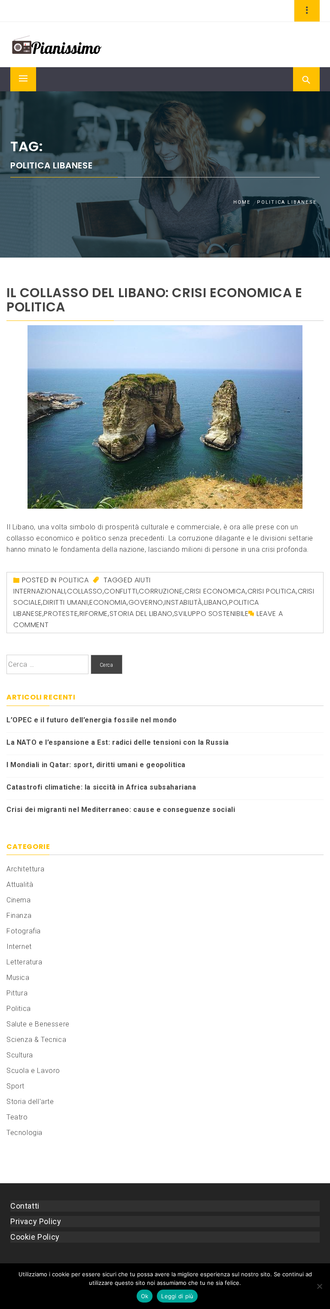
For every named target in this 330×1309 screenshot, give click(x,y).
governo (145, 602)
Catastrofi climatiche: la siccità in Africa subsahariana (101, 787)
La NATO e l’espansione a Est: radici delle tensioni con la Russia (117, 742)
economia (108, 602)
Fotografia (23, 931)
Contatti (25, 1205)
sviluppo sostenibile (211, 614)
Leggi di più (177, 1296)
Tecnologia (24, 1133)
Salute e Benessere (38, 1024)
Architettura (25, 869)
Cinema (18, 900)
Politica (74, 580)
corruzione (161, 591)
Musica (18, 977)
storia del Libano (141, 614)
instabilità (183, 602)
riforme (93, 614)
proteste (61, 614)
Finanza (18, 915)
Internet (19, 946)
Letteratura (24, 962)
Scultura (19, 1055)
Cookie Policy (35, 1236)
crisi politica (272, 591)
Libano (216, 602)
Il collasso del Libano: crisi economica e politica (154, 299)
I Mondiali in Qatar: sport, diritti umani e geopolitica (96, 765)
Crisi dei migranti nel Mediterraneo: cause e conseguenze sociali (120, 809)
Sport (15, 1086)
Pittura (17, 993)
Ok (145, 1296)
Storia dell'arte (30, 1102)
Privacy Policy (35, 1221)
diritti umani (65, 602)
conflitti (120, 591)
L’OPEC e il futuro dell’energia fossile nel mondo (91, 720)
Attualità (19, 884)
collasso (85, 591)
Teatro (17, 1117)
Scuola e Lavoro (33, 1070)
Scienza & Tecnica (36, 1039)
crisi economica (215, 591)
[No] (319, 1286)
